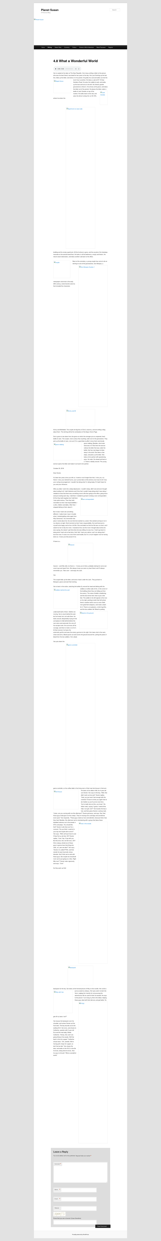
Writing (50, 47)
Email (57, 1198)
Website (57, 1208)
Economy (67, 47)
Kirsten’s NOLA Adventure (86, 47)
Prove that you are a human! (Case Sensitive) (67, 1218)
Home (43, 47)
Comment (58, 1163)
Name (57, 1189)
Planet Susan (50, 10)
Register (110, 47)
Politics (74, 47)
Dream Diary (58, 47)
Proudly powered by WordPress (80, 1234)
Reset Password (101, 47)
